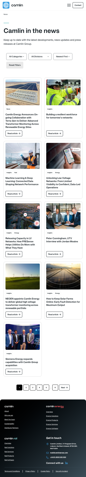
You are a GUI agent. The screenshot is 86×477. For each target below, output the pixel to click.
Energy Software (52, 428)
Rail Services (9, 452)
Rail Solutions (9, 447)
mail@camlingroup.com (59, 453)
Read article (13, 133)
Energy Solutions (52, 416)
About (6, 411)
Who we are (8, 415)
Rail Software (9, 460)
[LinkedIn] (66, 463)
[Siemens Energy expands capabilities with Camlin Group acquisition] (22, 337)
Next (63, 388)
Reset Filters (15, 65)
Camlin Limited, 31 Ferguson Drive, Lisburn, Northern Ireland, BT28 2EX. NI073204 (64, 446)
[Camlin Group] (13, 5)
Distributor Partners (11, 428)
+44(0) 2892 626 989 (58, 457)
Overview (49, 412)
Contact (78, 5)
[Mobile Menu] (69, 5)
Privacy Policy (30, 471)
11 (55, 387)
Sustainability (9, 424)
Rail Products (9, 456)
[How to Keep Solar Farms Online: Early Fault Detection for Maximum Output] (63, 276)
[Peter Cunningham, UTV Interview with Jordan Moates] (63, 216)
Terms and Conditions (12, 471)
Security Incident (62, 471)
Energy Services (52, 424)
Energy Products (52, 420)
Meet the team (9, 419)
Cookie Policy (45, 471)
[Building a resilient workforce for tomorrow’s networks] (63, 92)
